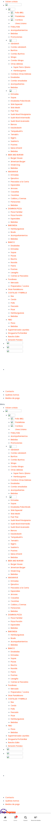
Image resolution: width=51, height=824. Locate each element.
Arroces (14, 188)
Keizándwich (16, 128)
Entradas (15, 94)
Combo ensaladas (19, 80)
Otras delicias (17, 64)
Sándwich (15, 43)
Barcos (14, 124)
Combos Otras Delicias (21, 74)
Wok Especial (16, 104)
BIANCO (11, 242)
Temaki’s (14, 134)
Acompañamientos (19, 30)
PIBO (10, 320)
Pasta (13, 266)
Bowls (13, 232)
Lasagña (14, 272)
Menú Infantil (16, 148)
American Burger (18, 161)
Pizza (13, 323)
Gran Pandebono (15, 289)
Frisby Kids (15, 27)
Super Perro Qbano (21, 67)
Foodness (12, 279)
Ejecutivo (15, 178)
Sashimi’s (15, 141)
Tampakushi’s (17, 131)
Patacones (15, 202)
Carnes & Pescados (19, 276)
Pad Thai (14, 111)
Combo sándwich (18, 47)
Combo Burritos (18, 54)
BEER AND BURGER (15, 155)
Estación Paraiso (15, 340)
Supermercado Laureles (18, 330)
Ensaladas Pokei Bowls (20, 101)
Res (12, 296)
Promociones (16, 37)
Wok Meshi (15, 107)
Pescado (14, 306)
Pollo (13, 303)
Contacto (9, 391)
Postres (14, 144)
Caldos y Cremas (18, 198)
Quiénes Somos (12, 395)
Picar (13, 309)
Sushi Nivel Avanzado (20, 121)
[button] (25, 404)
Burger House (16, 158)
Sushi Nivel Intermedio (20, 117)
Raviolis (14, 262)
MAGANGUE (13, 171)
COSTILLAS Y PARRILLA (17, 292)
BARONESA (12, 225)
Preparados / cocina (20, 286)
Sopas (13, 97)
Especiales (15, 185)
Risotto (14, 259)
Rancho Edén (13, 336)
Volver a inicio (11, 1)
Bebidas (14, 33)
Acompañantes (17, 84)
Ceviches (15, 195)
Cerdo (13, 299)
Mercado (15, 282)
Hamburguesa (19, 70)
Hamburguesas (17, 229)
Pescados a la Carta (20, 181)
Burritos (14, 50)
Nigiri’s (13, 138)
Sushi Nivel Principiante (21, 114)
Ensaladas (15, 77)
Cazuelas (15, 192)
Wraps (13, 57)
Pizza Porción (16, 215)
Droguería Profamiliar (17, 333)
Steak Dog (15, 165)
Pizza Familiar (16, 212)
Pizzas (13, 256)
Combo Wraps (17, 60)
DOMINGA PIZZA (15, 208)
